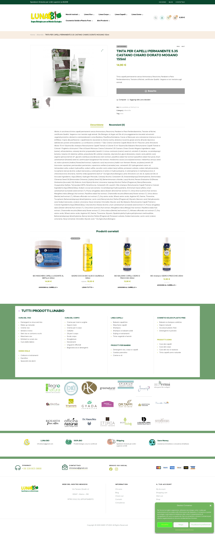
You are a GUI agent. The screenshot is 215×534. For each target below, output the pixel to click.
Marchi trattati (72, 14)
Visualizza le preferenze (200, 524)
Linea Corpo (104, 14)
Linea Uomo (136, 14)
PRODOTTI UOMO (164, 340)
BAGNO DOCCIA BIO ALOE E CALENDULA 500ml (88, 277)
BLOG (171, 2)
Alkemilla (40, 35)
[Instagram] (116, 469)
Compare (122, 100)
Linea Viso (88, 14)
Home (32, 35)
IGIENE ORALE (24, 351)
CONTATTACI (180, 2)
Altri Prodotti (102, 21)
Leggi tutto (87, 287)
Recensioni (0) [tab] (117, 125)
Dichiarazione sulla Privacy (184, 530)
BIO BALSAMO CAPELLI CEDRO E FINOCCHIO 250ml (127, 277)
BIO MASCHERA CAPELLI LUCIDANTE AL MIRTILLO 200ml (48, 277)
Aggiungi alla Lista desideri (140, 100)
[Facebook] (111, 469)
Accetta (164, 524)
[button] (210, 505)
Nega (181, 524)
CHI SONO (162, 2)
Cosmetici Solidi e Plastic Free (78, 21)
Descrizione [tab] (96, 125)
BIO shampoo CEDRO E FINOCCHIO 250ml (166, 276)
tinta (121, 113)
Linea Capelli (120, 14)
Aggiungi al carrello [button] (47, 287)
